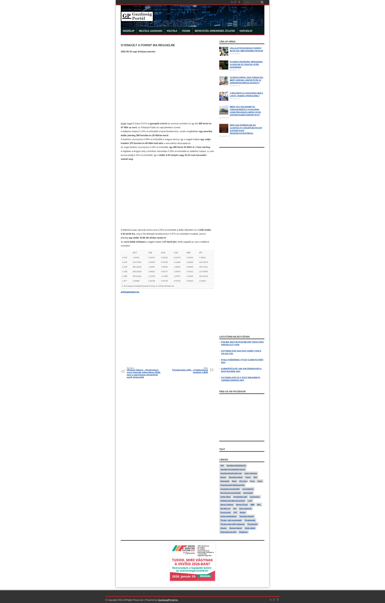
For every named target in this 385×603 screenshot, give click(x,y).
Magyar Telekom (226, 504)
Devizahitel (224, 481)
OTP (235, 512)
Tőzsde (186, 30)
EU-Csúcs (243, 481)
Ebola (234, 481)
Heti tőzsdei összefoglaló (230, 493)
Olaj (234, 508)
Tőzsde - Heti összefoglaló (231, 520)
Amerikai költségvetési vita (231, 473)
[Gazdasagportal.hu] (137, 19)
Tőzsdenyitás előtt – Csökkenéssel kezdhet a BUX (190, 370)
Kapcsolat (246, 30)
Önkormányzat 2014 (228, 532)
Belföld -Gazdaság (150, 30)
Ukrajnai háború (235, 528)
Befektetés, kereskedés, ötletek (215, 30)
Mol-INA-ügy (225, 508)
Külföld (172, 30)
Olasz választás (245, 508)
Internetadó (248, 493)
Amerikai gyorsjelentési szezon (232, 469)
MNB (252, 504)
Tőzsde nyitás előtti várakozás (232, 524)
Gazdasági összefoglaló (230, 489)
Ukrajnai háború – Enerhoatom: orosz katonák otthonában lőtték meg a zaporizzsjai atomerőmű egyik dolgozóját (143, 372)
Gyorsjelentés (247, 489)
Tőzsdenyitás (250, 520)
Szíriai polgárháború (228, 516)
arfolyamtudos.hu (130, 292)
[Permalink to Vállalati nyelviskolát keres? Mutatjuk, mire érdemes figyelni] (223, 55)
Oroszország (225, 512)
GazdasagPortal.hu (168, 600)
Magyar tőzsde (242, 504)
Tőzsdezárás (252, 524)
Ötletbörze (243, 532)
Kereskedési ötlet (240, 497)
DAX (255, 477)
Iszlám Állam (225, 497)
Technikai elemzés (246, 516)
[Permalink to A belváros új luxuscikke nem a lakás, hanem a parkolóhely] (223, 100)
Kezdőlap (128, 30)
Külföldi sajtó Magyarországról (232, 501)
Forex (252, 481)
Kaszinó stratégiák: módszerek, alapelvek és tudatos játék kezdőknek (246, 64)
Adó (222, 465)
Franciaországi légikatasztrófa (232, 485)
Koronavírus (255, 497)
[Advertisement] (167, 87)
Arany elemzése (251, 473)
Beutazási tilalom (236, 477)
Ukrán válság (250, 528)
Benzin (223, 477)
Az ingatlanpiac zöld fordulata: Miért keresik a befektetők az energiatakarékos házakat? (246, 80)
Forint (259, 481)
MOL (259, 504)
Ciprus (248, 477)
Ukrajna (223, 528)
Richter (243, 512)
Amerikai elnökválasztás (236, 465)
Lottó (250, 501)
